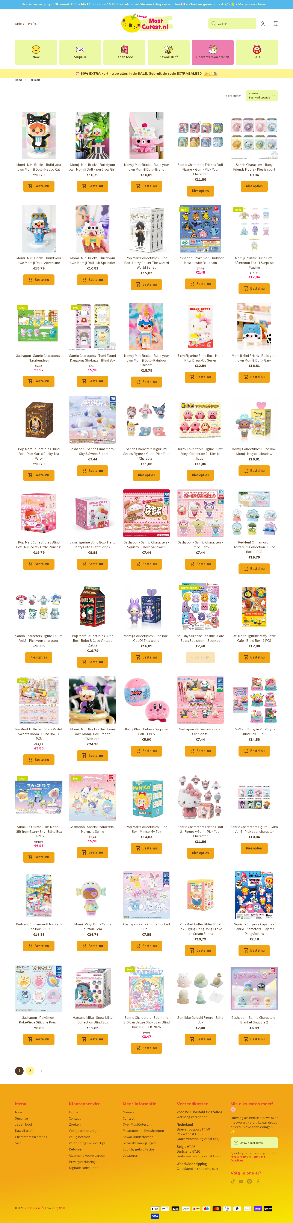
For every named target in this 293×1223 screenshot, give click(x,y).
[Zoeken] (212, 23)
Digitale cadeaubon (83, 1167)
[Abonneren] (272, 1142)
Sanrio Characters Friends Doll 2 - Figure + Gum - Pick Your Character (200, 832)
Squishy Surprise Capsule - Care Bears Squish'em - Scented (200, 638)
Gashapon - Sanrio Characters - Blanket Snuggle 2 (254, 1020)
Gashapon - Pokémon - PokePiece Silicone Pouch (39, 1020)
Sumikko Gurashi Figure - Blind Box (200, 1020)
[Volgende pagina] (39, 1071)
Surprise (21, 1118)
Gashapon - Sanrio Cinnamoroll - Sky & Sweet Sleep (92, 451)
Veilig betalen (79, 1136)
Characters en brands (31, 1136)
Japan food (23, 1124)
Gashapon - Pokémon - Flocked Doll (146, 926)
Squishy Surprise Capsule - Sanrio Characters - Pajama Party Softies (254, 929)
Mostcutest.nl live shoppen (143, 1130)
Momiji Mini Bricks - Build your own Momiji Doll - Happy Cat (38, 167)
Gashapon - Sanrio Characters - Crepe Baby (200, 544)
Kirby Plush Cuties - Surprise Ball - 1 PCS (146, 731)
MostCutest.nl (32, 1208)
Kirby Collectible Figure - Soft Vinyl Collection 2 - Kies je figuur (200, 454)
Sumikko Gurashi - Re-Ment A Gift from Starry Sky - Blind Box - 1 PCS (39, 832)
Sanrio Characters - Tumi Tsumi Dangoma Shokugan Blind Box (92, 358)
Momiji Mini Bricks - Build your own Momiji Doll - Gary (254, 358)
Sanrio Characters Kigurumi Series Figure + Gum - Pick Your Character (146, 454)
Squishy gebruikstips (138, 1149)
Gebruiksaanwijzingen (139, 1143)
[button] (276, 23)
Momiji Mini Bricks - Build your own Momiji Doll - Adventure (38, 260)
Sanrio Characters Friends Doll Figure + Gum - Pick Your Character (200, 169)
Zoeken (75, 1124)
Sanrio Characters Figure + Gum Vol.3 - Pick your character (38, 638)
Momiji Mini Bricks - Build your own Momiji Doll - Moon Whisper (92, 734)
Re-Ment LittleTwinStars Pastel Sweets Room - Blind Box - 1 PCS (38, 734)
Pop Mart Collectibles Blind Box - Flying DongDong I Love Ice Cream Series (200, 929)
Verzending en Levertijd (87, 1143)
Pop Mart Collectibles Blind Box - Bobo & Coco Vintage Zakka (92, 641)
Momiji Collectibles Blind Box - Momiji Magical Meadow (254, 451)
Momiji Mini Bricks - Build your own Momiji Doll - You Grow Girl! (92, 167)
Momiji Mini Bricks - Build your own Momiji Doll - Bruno (146, 167)
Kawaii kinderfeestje (138, 1136)
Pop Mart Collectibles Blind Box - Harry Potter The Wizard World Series (146, 263)
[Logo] (146, 23)
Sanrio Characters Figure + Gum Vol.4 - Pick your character (254, 829)
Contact (75, 1118)
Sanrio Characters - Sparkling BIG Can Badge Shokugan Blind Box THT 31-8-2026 (146, 1022)
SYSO (62, 1208)
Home (18, 80)
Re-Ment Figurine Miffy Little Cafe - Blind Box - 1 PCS (254, 638)
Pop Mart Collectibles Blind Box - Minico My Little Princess (39, 544)
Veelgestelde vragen (84, 1130)
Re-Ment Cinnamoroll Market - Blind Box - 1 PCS (39, 926)
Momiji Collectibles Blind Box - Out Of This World (146, 638)
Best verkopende (259, 97)
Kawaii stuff (23, 1130)
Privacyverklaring (82, 1161)
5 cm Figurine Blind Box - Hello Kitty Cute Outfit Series (93, 544)
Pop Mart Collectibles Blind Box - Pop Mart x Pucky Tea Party (39, 454)
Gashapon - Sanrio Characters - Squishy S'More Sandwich (146, 544)
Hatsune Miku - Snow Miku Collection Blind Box (93, 1020)
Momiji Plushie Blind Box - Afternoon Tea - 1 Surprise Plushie (254, 263)
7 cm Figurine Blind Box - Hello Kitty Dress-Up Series (200, 358)
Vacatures (130, 1155)
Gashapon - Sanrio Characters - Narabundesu (39, 358)
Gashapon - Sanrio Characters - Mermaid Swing (92, 829)
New (18, 1112)
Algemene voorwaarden (87, 1155)
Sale (18, 1143)
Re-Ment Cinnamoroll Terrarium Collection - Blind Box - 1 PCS (254, 547)
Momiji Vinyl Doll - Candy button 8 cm (92, 926)
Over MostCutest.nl (137, 1124)
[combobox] (232, 23)
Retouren (76, 1149)
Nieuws (128, 1112)
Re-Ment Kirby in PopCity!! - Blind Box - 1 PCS (254, 731)
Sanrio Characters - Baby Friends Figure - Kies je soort (254, 167)
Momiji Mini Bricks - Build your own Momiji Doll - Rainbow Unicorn (146, 360)
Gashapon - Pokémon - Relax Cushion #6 (200, 731)
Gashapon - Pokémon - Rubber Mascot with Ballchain (200, 260)
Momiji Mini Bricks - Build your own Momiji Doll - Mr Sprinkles (93, 260)
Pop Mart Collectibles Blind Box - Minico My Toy (146, 829)
